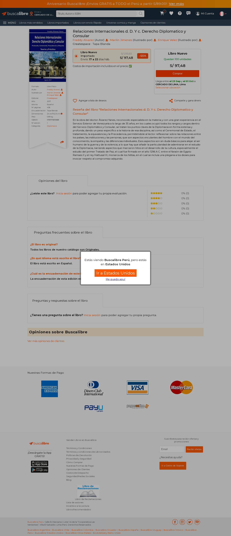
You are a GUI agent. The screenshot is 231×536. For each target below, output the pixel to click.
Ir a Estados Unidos (115, 273)
